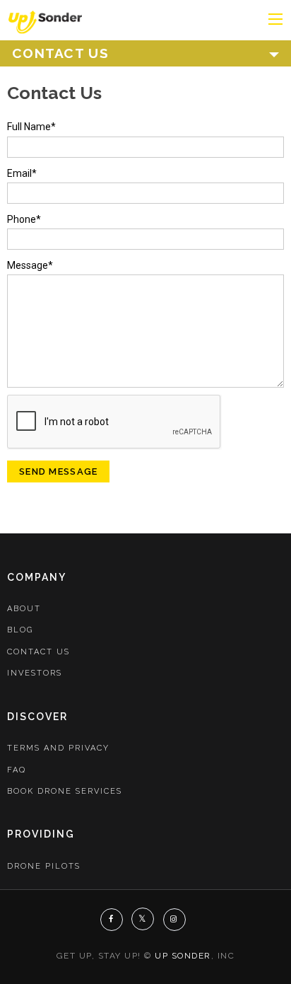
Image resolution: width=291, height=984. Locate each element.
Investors (34, 673)
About (24, 608)
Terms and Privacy (58, 748)
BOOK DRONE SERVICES (64, 791)
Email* (22, 173)
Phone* (24, 219)
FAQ (16, 770)
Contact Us (38, 651)
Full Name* (31, 126)
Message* (30, 265)
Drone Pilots (44, 866)
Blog (20, 630)
